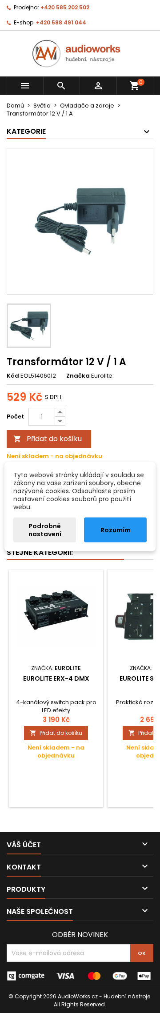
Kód (13, 376)
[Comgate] (80, 975)
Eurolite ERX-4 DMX (56, 678)
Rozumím (115, 530)
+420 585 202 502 (64, 7)
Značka (78, 376)
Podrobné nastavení (44, 530)
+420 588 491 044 (61, 22)
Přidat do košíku (47, 439)
